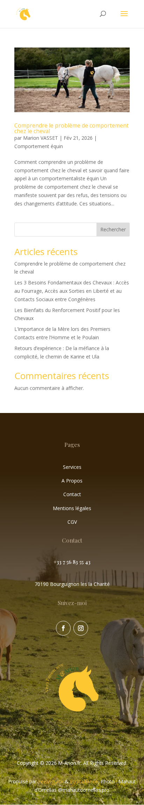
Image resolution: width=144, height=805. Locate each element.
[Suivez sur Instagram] (80, 628)
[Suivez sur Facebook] (63, 628)
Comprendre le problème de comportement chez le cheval (71, 128)
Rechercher (113, 229)
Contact (72, 494)
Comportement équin (38, 146)
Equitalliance (84, 781)
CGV (72, 521)
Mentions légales (72, 508)
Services (72, 467)
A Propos (72, 480)
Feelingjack (50, 781)
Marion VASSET (40, 138)
